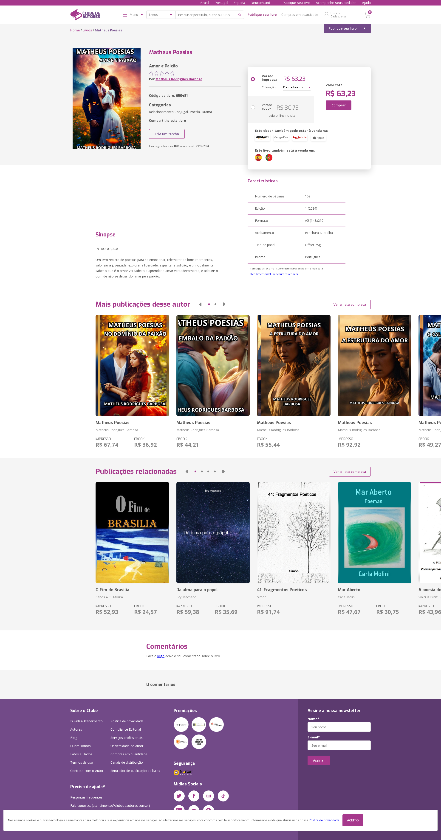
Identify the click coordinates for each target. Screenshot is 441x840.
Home (75, 30)
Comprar (338, 105)
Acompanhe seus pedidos (336, 2)
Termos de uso (81, 762)
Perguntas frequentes (86, 797)
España (239, 2)
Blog (73, 737)
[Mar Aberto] (374, 532)
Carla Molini (346, 597)
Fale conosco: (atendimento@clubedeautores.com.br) (110, 805)
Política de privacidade (127, 721)
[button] (200, 304)
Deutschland (260, 2)
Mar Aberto (349, 590)
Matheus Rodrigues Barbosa (178, 79)
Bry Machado (186, 597)
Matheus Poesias (113, 422)
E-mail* (314, 737)
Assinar (319, 760)
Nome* (313, 719)
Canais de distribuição (126, 762)
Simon (261, 597)
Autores (76, 729)
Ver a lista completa (350, 304)
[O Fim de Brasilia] (132, 532)
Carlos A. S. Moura (109, 597)
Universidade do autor (126, 746)
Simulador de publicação (135, 770)
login (160, 656)
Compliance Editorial (125, 729)
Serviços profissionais (126, 737)
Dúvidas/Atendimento (86, 721)
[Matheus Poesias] (132, 365)
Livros (87, 30)
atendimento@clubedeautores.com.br (274, 274)
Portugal (221, 2)
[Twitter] (179, 795)
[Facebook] (193, 795)
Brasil (204, 2)
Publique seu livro (296, 2)
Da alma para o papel (197, 590)
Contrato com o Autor (86, 770)
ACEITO (353, 820)
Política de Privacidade (324, 820)
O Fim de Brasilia (112, 590)
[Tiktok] (223, 795)
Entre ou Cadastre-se (338, 14)
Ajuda (366, 2)
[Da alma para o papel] (213, 532)
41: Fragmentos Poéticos (282, 590)
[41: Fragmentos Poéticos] (293, 532)
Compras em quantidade (299, 14)
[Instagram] (208, 795)
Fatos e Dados (81, 754)
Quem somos (80, 746)
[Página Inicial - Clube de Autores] (85, 15)
